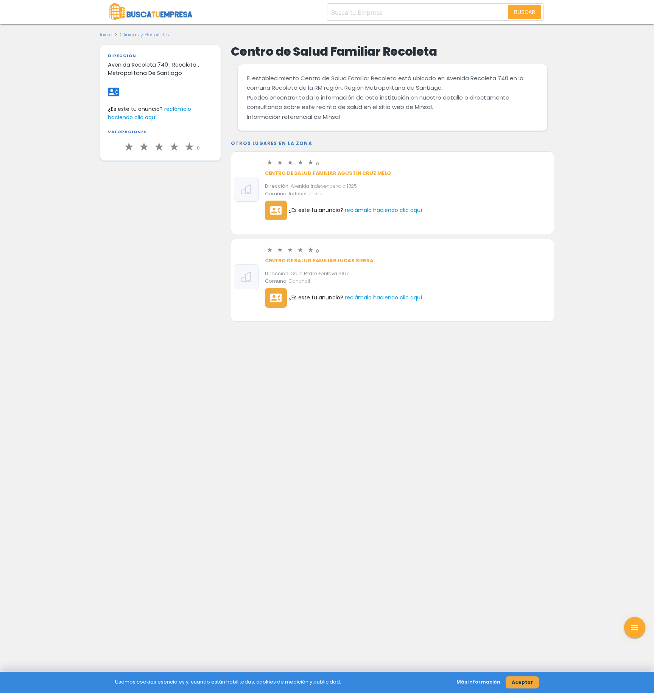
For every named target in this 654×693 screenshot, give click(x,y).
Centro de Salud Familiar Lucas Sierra (319, 260)
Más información (478, 682)
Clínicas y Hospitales (144, 34)
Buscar (524, 12)
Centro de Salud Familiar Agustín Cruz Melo (328, 173)
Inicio (106, 34)
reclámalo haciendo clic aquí (383, 210)
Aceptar (522, 682)
